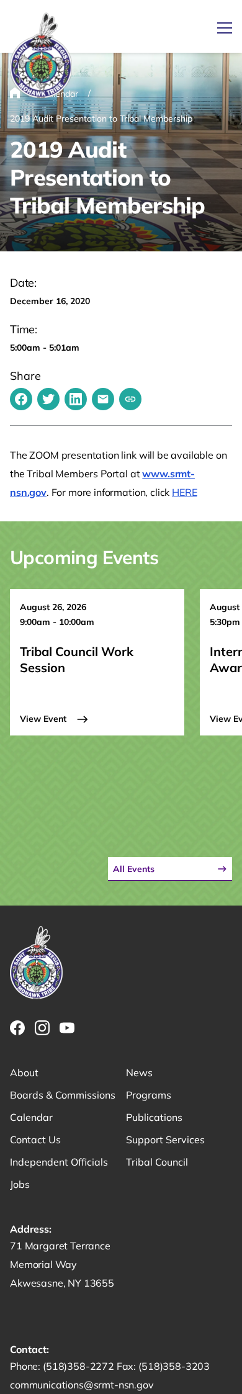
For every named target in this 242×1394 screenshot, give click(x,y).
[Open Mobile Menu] (224, 27)
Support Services (165, 1139)
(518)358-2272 (80, 1366)
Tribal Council (157, 1162)
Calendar (31, 1117)
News (139, 1072)
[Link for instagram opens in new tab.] (42, 1027)
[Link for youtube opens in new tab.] (67, 1027)
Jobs (20, 1184)
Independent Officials (59, 1162)
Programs (148, 1095)
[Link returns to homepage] (41, 56)
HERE (184, 492)
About (24, 1072)
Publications (154, 1117)
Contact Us (35, 1139)
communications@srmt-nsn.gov (82, 1384)
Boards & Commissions (62, 1095)
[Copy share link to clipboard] (130, 399)
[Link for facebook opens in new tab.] (17, 1027)
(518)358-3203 (174, 1366)
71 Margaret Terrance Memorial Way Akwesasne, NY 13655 (62, 1264)
